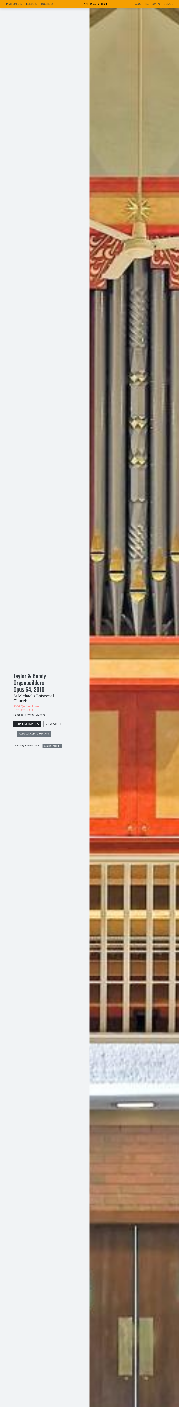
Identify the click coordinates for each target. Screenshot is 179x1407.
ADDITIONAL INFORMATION (34, 733)
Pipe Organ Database (95, 4)
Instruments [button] (14, 3)
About (139, 3)
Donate (168, 3)
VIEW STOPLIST (56, 724)
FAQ (147, 3)
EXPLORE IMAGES (27, 724)
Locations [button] (47, 3)
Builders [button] (31, 3)
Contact (157, 3)
